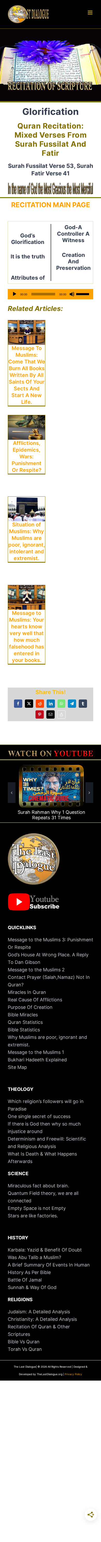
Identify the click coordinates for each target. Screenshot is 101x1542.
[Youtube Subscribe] (34, 895)
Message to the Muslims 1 (36, 1052)
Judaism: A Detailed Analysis (39, 1311)
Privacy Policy (73, 1374)
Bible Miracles (23, 1014)
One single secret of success (39, 1116)
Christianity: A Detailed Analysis (42, 1319)
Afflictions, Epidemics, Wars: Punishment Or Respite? (26, 456)
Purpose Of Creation (30, 1007)
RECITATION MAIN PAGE (50, 205)
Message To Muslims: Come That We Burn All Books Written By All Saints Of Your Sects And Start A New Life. (26, 375)
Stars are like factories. (33, 1215)
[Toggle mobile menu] (90, 12)
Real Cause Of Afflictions (35, 999)
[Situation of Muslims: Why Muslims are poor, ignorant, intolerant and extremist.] (26, 500)
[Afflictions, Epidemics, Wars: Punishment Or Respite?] (26, 418)
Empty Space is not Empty (37, 1208)
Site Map (17, 1067)
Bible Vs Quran (24, 1341)
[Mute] (72, 294)
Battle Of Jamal (25, 1280)
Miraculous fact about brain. (38, 1185)
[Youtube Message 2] (50, 753)
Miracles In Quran (27, 992)
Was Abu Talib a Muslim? (35, 1257)
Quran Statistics (25, 1022)
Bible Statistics (24, 1029)
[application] (50, 294)
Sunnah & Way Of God (32, 1287)
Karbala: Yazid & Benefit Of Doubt (45, 1250)
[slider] (83, 293)
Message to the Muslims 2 (36, 969)
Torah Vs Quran (25, 1349)
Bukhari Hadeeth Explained (37, 1059)
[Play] (14, 294)
